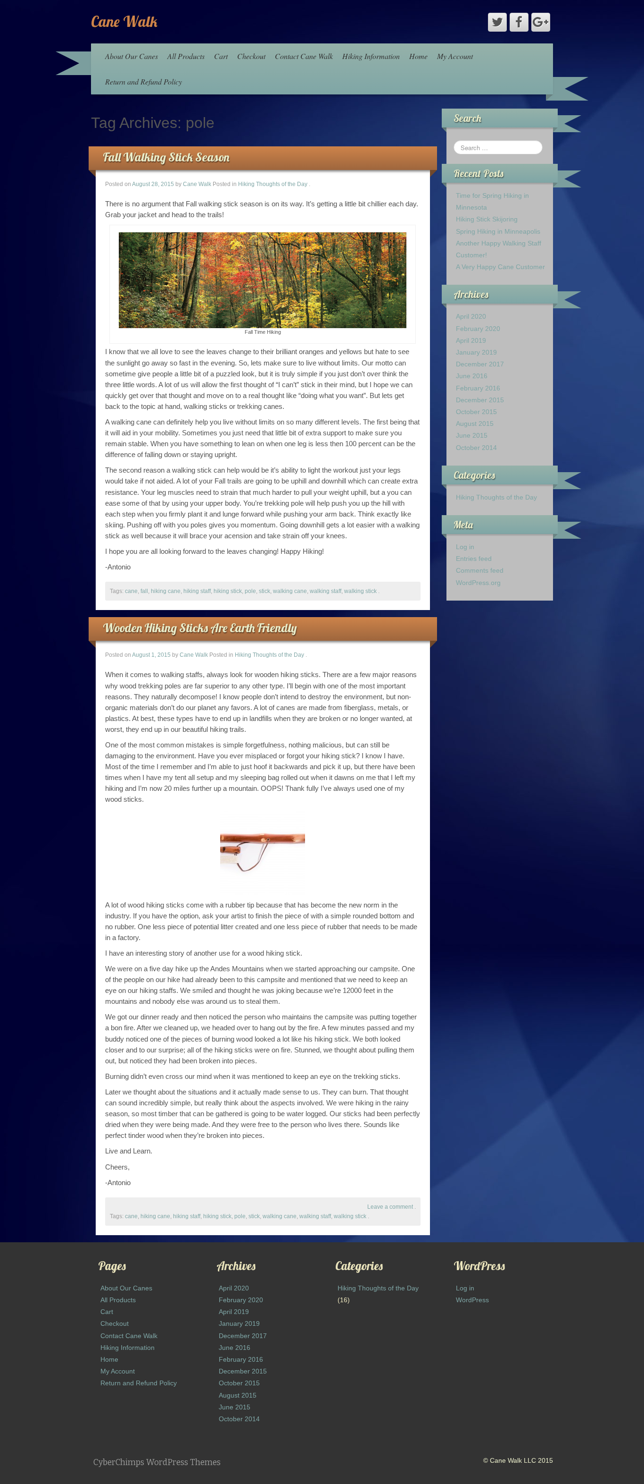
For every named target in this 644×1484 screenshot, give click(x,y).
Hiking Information (371, 56)
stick (264, 591)
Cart (221, 56)
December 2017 (480, 364)
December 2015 (480, 400)
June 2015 (471, 435)
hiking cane (166, 591)
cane (131, 591)
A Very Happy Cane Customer (500, 267)
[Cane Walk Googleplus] (540, 22)
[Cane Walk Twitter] (497, 22)
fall (144, 591)
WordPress (472, 1300)
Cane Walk (124, 21)
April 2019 (471, 340)
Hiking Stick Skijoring (487, 219)
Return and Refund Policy (143, 81)
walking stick (360, 591)
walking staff (325, 591)
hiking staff (197, 591)
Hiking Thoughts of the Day (272, 184)
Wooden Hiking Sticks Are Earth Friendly (200, 627)
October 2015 (476, 412)
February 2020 (478, 328)
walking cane (290, 591)
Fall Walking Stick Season (166, 157)
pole (250, 591)
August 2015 (475, 423)
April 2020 (471, 316)
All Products (186, 56)
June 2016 (471, 376)
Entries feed (474, 558)
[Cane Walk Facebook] (519, 22)
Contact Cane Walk (304, 56)
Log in (465, 547)
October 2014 (476, 447)
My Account (455, 56)
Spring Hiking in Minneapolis (498, 231)
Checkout (251, 56)
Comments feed (480, 570)
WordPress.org (478, 582)
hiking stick (228, 591)
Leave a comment (390, 1207)
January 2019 (476, 352)
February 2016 (478, 388)
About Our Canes (131, 56)
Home (418, 56)
